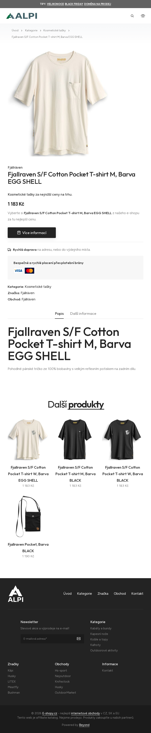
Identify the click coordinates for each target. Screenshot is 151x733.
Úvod (15, 30)
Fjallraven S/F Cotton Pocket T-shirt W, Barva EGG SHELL (28, 474)
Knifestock (62, 681)
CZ (105, 713)
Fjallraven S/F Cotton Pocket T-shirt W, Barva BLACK (122, 474)
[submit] (81, 639)
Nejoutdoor (63, 676)
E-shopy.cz (49, 713)
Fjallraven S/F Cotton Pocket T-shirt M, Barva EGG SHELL (47, 37)
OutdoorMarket (65, 692)
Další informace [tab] (83, 313)
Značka (103, 594)
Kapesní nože (99, 634)
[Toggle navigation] (143, 15)
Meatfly (13, 687)
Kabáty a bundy (100, 628)
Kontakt (137, 594)
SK (110, 713)
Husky (12, 676)
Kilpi (10, 670)
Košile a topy (99, 639)
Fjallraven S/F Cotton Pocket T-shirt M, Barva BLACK (75, 474)
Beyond (84, 725)
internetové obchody (85, 713)
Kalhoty (95, 645)
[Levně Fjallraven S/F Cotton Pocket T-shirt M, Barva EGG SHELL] (61, 103)
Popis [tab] (59, 313)
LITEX (12, 681)
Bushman (14, 692)
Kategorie (31, 30)
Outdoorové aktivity (104, 650)
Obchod (120, 594)
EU (117, 713)
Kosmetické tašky (54, 30)
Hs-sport (61, 670)
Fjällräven (15, 167)
